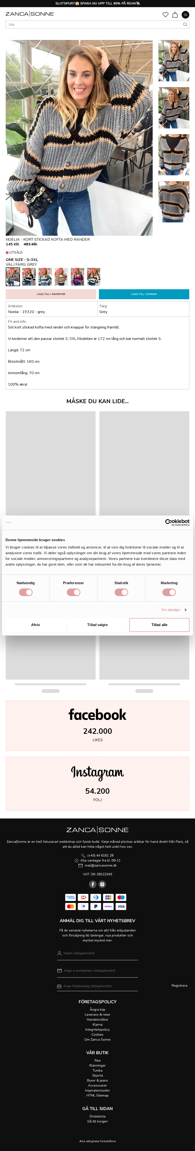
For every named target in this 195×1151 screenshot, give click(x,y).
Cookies (97, 1034)
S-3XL (32, 260)
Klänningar (97, 1065)
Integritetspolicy (97, 1029)
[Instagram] (102, 884)
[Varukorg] (175, 15)
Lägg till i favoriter (51, 294)
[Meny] (185, 15)
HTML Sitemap (98, 1095)
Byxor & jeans (97, 1080)
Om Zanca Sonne (97, 1039)
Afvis (35, 625)
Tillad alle (159, 625)
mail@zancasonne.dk (101, 865)
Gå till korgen (97, 1121)
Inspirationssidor (97, 1090)
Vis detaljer (170, 610)
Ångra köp (97, 1009)
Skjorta (97, 1075)
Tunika (97, 1070)
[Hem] (30, 14)
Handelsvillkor (97, 1019)
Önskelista (97, 1116)
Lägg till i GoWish (144, 294)
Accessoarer (97, 1085)
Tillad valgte (97, 625)
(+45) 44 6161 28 (100, 855)
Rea (98, 1060)
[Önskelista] (165, 15)
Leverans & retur (97, 1014)
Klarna (97, 1024)
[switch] (73, 592)
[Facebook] (93, 884)
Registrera (179, 985)
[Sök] (185, 24)
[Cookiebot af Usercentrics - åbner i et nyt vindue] (169, 522)
